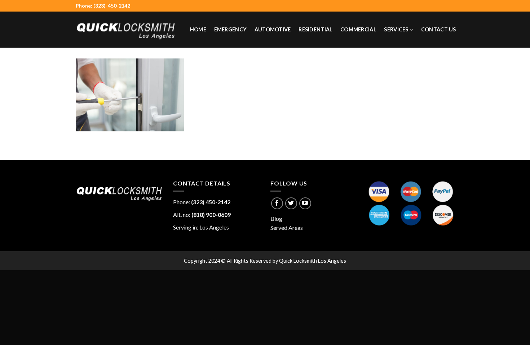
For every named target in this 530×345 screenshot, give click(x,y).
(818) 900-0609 (211, 214)
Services (396, 29)
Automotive (273, 29)
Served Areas (286, 227)
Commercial (358, 29)
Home (198, 29)
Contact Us (438, 29)
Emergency (230, 29)
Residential (315, 29)
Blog (276, 218)
